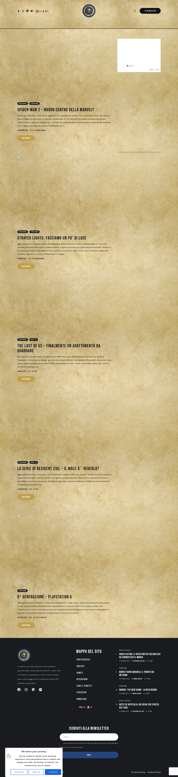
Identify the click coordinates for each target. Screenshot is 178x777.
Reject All (36, 772)
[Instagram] (23, 11)
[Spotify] (31, 11)
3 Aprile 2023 (21, 371)
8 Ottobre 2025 (124, 694)
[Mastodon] (27, 11)
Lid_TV (131, 66)
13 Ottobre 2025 (124, 661)
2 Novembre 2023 (22, 130)
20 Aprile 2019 (22, 618)
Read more (26, 138)
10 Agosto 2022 (22, 489)
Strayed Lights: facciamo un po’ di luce (52, 238)
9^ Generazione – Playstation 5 (44, 597)
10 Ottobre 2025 (124, 679)
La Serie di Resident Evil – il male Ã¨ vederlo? (58, 469)
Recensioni (23, 104)
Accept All (53, 772)
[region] (34, 762)
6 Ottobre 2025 (124, 711)
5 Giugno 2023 (21, 259)
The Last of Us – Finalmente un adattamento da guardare (58, 348)
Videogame (34, 104)
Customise (19, 772)
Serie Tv (34, 340)
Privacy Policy (70, 747)
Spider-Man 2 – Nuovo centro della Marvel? (55, 110)
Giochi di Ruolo (125, 650)
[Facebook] (18, 11)
